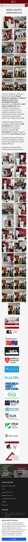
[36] (8, 60)
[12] (8, 246)
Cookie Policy (19, 535)
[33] (8, 296)
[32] (20, 60)
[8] (8, 258)
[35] (8, 271)
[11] (20, 171)
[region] (14, 530)
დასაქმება (4, 501)
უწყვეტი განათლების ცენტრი (9, 486)
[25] (20, 208)
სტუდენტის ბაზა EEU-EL (7, 495)
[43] (20, 72)
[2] (8, 208)
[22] (20, 22)
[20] (8, 233)
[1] (8, 22)
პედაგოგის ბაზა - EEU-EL (8, 492)
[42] (8, 85)
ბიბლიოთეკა (5, 505)
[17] (8, 47)
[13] (8, 171)
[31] (8, 72)
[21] (20, 221)
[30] (8, 34)
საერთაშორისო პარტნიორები (9, 498)
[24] (8, 221)
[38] (8, 283)
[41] (14, 309)
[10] (8, 183)
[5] (8, 196)
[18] (8, 158)
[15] (20, 233)
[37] (20, 283)
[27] (20, 34)
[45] (20, 85)
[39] (20, 271)
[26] (20, 196)
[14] (20, 158)
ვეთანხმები (14, 539)
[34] (20, 296)
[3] (20, 246)
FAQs (3, 489)
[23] (20, 47)
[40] (20, 258)
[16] (20, 183)
